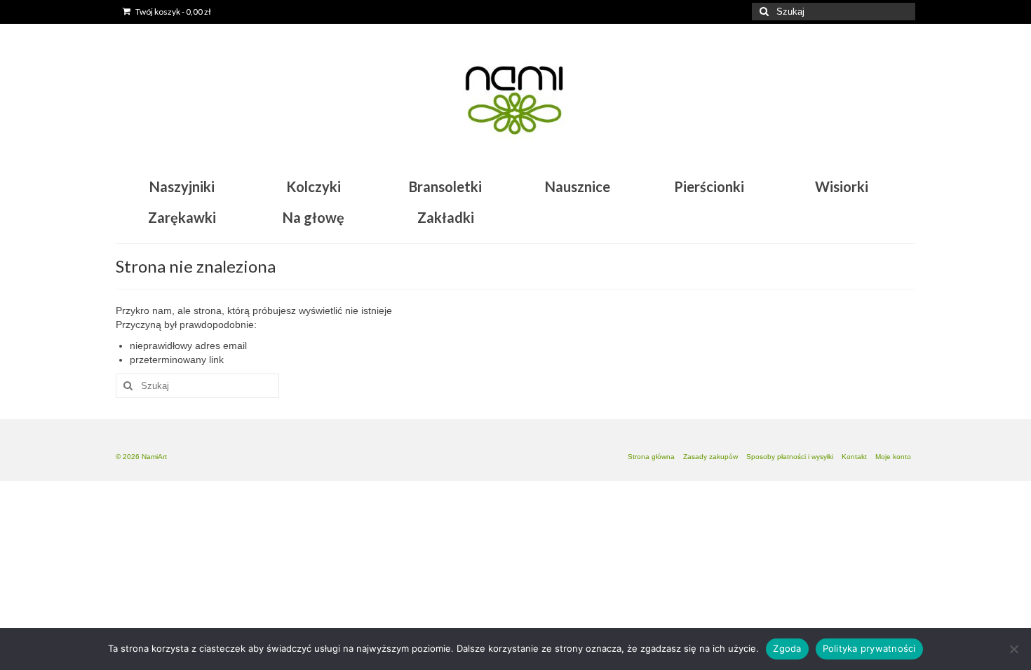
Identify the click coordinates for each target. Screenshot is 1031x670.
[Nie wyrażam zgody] (1013, 649)
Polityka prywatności (869, 648)
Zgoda (787, 648)
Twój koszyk (172, 11)
